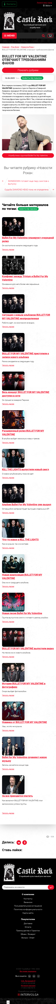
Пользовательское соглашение (28, 906)
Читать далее (8, 249)
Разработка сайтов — (28, 991)
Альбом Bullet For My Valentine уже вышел (26, 504)
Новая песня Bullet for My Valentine (22, 613)
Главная (5, 47)
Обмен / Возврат (28, 934)
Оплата (28, 927)
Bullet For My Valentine (32, 78)
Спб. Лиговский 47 (28, 981)
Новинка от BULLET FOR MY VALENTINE (24, 722)
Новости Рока (27, 47)
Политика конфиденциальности (28, 909)
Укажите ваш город (44, 3)
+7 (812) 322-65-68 (28, 983)
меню (11, 35)
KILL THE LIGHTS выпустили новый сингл (25, 469)
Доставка (28, 923)
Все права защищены (28, 971)
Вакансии (28, 902)
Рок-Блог (15, 47)
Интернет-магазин (28, 986)
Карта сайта (28, 913)
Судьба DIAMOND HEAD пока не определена (27, 189)
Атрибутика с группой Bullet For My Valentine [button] (28, 155)
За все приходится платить (17, 795)
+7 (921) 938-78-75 (28, 988)
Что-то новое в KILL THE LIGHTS (20, 539)
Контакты (11, 4)
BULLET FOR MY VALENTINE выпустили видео (28, 648)
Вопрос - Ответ (28, 938)
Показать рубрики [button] (28, 70)
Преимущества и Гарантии (28, 930)
